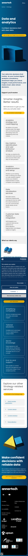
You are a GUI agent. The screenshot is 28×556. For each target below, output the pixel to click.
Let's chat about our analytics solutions (14, 477)
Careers (17, 507)
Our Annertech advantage (14, 113)
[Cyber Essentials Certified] (7, 541)
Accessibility (5, 509)
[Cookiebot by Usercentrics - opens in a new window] (20, 259)
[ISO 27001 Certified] (15, 547)
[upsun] (7, 533)
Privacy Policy (5, 505)
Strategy (9, 7)
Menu (23, 3)
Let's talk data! (14, 301)
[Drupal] (4, 520)
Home (3, 7)
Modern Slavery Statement (6, 514)
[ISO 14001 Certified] (5, 547)
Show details (20, 283)
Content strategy (12, 416)
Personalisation (12, 422)
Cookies (4, 501)
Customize (13, 291)
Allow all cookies (14, 287)
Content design (12, 409)
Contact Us (18, 511)
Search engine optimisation (10, 402)
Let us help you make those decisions (14, 35)
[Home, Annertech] (6, 2)
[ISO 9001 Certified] (19, 541)
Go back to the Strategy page (14, 394)
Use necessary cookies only (14, 295)
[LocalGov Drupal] (16, 520)
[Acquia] (13, 526)
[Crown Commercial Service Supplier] (4, 527)
